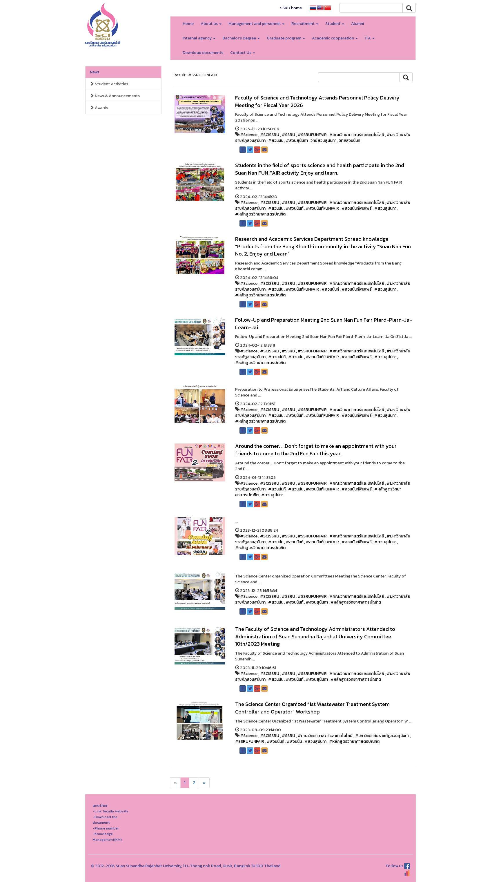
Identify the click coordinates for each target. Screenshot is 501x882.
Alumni (357, 24)
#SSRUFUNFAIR (312, 135)
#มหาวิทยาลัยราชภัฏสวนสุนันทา (382, 736)
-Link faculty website (110, 811)
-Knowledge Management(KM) (107, 836)
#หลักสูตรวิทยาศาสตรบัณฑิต (260, 214)
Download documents (203, 53)
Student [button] (333, 24)
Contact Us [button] (241, 53)
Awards (101, 108)
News (94, 72)
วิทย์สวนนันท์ (349, 140)
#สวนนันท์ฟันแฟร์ (357, 208)
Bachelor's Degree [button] (239, 38)
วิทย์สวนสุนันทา (323, 140)
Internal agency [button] (198, 38)
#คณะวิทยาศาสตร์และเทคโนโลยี (356, 135)
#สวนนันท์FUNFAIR (322, 208)
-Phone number (105, 828)
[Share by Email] (264, 149)
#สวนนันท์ (294, 208)
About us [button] (210, 24)
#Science (248, 135)
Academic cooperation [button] (333, 38)
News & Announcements (117, 96)
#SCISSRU (269, 135)
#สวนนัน (275, 140)
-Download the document (104, 819)
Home (188, 24)
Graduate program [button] (284, 38)
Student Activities (111, 84)
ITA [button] (368, 38)
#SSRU (288, 135)
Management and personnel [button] (255, 24)
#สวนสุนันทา (297, 140)
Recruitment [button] (303, 24)
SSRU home (291, 8)
